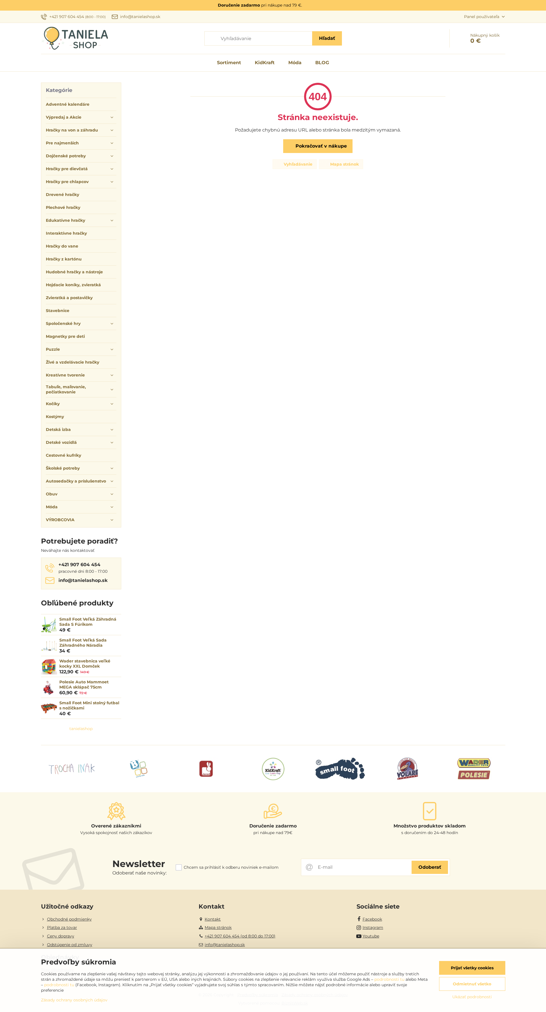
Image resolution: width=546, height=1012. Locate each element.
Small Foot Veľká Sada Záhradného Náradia (83, 643)
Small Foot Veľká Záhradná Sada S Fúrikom (87, 622)
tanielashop (81, 728)
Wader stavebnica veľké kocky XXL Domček (84, 663)
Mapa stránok (344, 164)
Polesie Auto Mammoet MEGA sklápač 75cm (84, 684)
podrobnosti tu (389, 979)
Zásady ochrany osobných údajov (74, 1000)
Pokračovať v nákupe (320, 146)
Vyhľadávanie (297, 164)
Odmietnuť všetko (472, 983)
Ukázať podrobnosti (472, 996)
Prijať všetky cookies (472, 967)
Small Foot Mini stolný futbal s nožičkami (89, 705)
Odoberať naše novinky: (139, 873)
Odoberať (429, 867)
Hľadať (327, 38)
